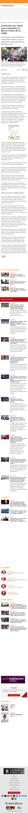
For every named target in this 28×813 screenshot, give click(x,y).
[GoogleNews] (25, 796)
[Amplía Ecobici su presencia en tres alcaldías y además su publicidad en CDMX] (5, 620)
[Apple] (13, 799)
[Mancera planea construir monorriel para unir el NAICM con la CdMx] (5, 289)
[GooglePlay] (15, 799)
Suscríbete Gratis (14, 695)
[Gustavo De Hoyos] (3, 593)
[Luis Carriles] (3, 572)
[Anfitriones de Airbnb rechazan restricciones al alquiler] (5, 405)
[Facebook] (2, 796)
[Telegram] (17, 796)
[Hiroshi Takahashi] (3, 579)
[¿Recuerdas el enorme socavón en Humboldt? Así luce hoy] (5, 275)
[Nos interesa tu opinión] (14, 771)
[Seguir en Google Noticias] (26, 70)
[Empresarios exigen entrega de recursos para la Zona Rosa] (5, 282)
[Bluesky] (20, 796)
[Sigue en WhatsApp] (24, 70)
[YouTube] (8, 796)
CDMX (3, 256)
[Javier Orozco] (3, 586)
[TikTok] (14, 796)
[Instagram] (11, 796)
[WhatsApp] (23, 796)
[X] (5, 796)
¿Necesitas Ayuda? (14, 792)
